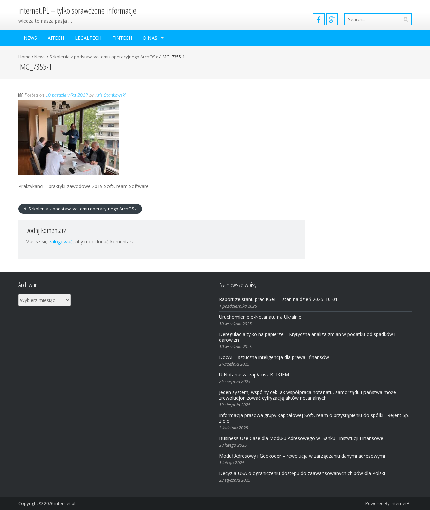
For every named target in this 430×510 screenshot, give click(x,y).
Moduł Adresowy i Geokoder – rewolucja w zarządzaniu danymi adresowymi (302, 455)
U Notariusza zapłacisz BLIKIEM (254, 374)
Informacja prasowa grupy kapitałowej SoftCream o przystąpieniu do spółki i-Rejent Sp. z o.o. (314, 418)
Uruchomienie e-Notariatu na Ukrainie (260, 317)
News (30, 38)
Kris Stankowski (110, 95)
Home (24, 56)
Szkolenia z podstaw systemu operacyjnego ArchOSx (103, 56)
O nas (150, 38)
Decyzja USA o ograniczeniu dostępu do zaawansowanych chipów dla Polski (302, 473)
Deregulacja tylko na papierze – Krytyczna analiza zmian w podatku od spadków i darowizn (307, 337)
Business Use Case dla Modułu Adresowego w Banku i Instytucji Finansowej (302, 438)
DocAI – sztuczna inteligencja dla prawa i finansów (274, 357)
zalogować (61, 241)
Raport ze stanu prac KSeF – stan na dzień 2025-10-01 (278, 299)
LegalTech (88, 38)
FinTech (122, 38)
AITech (56, 38)
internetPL (401, 503)
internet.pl (64, 503)
